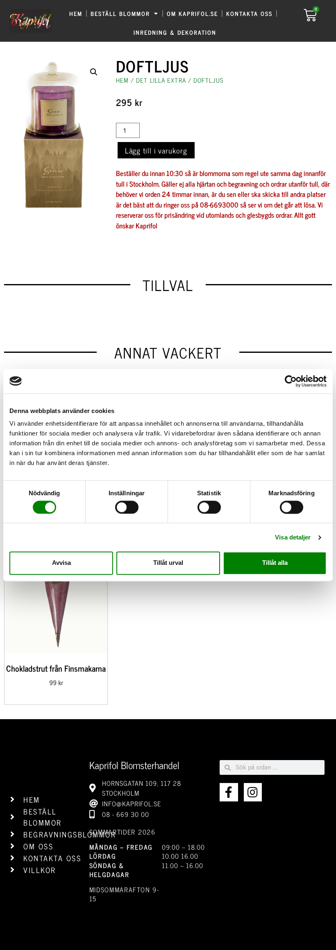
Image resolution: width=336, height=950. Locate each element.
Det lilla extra (161, 80)
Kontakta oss (249, 13)
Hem (75, 13)
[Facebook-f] (229, 792)
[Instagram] (253, 792)
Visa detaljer (293, 537)
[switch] (126, 507)
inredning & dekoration (175, 32)
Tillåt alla (275, 563)
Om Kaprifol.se (192, 13)
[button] (93, 72)
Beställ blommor (120, 13)
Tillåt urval (168, 563)
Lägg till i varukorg (156, 150)
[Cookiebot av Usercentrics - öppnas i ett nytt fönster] (291, 381)
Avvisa (61, 563)
